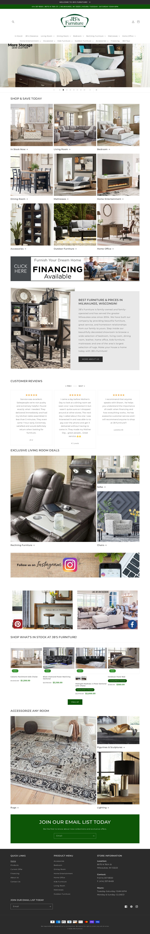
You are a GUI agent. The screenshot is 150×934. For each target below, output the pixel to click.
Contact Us (15, 882)
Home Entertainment (109, 199)
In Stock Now (18, 149)
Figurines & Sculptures (109, 747)
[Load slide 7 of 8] (81, 90)
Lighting (102, 807)
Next (81, 386)
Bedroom (102, 149)
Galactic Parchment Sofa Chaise (24, 677)
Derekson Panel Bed (116, 677)
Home (13, 861)
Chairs (100, 545)
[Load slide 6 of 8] (77, 90)
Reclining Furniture (21, 545)
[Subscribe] (93, 836)
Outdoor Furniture (64, 249)
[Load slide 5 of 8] (74, 90)
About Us (15, 878)
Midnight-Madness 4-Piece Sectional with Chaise (91, 685)
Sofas (100, 487)
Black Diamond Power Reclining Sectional (56, 678)
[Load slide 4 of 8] (70, 90)
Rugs (13, 807)
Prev (69, 386)
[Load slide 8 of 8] (84, 90)
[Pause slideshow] (96, 89)
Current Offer (16, 869)
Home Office (104, 249)
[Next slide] (90, 89)
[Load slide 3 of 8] (67, 90)
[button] (13, 21)
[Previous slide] (54, 89)
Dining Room (18, 199)
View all (75, 702)
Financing (15, 873)
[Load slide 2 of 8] (63, 90)
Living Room (61, 149)
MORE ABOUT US (90, 359)
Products (15, 865)
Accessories (17, 249)
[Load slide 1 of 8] (60, 90)
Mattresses (60, 199)
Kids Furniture (60, 882)
